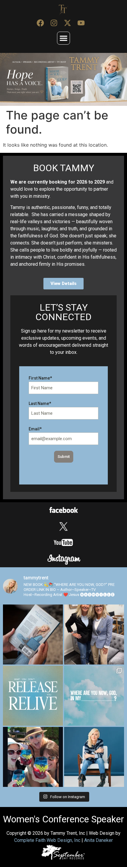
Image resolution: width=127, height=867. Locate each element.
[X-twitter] (67, 23)
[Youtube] (81, 23)
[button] (63, 38)
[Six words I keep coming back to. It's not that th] (33, 696)
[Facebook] (40, 23)
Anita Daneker (98, 840)
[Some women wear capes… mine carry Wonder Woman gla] (33, 757)
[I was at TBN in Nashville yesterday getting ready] (94, 635)
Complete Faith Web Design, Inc (47, 840)
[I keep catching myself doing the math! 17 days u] (94, 757)
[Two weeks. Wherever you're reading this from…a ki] (33, 635)
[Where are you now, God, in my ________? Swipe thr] (94, 696)
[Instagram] (54, 23)
